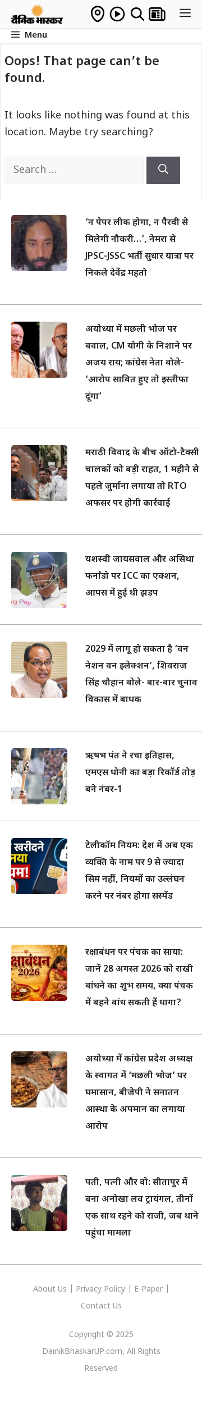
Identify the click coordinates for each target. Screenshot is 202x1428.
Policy (114, 1289)
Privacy (90, 1289)
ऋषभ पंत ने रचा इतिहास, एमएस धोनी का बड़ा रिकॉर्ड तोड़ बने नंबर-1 (140, 773)
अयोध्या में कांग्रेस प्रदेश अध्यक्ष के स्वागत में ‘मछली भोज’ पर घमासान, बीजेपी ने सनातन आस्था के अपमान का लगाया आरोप (138, 1093)
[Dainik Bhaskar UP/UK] (38, 14)
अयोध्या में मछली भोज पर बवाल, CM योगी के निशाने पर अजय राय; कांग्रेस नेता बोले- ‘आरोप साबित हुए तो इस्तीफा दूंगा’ (138, 363)
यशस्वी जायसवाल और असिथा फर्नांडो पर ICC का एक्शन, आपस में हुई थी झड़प (139, 576)
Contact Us (101, 1306)
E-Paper (148, 1289)
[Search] (163, 170)
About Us (51, 1289)
